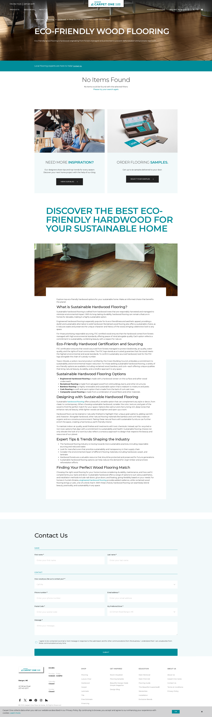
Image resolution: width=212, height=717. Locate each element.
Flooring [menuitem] (84, 675)
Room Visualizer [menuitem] (116, 675)
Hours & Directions (156, 10)
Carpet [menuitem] (84, 687)
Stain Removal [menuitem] (144, 675)
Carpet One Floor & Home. (35, 705)
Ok (176, 712)
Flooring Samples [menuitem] (117, 679)
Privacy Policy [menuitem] (173, 691)
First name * (39, 554)
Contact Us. (77, 66)
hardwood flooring (75, 402)
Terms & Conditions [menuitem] (175, 687)
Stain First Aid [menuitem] (144, 679)
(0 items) (202, 9)
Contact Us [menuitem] (171, 683)
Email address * (113, 592)
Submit (106, 652)
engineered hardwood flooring (93, 480)
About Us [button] (43, 10)
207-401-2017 (29, 4)
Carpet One (39, 20)
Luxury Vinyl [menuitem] (86, 679)
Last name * (111, 554)
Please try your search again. (106, 89)
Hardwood (61, 20)
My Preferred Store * (115, 606)
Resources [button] (29, 10)
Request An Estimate (179, 10)
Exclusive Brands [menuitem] (145, 699)
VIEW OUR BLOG (67, 182)
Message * (38, 620)
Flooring (50, 20)
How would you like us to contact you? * (49, 579)
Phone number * (40, 592)
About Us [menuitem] (171, 675)
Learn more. (15, 713)
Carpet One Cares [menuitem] (174, 679)
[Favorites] (198, 9)
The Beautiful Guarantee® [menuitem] (149, 687)
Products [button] (14, 10)
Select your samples (140, 179)
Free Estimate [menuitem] (87, 699)
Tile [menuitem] (82, 695)
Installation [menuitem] (143, 695)
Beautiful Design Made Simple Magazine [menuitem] (119, 684)
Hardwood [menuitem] (85, 683)
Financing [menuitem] (85, 703)
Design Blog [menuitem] (115, 689)
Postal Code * (39, 606)
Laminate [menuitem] (85, 691)
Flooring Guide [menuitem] (144, 683)
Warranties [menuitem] (143, 691)
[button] (194, 9)
